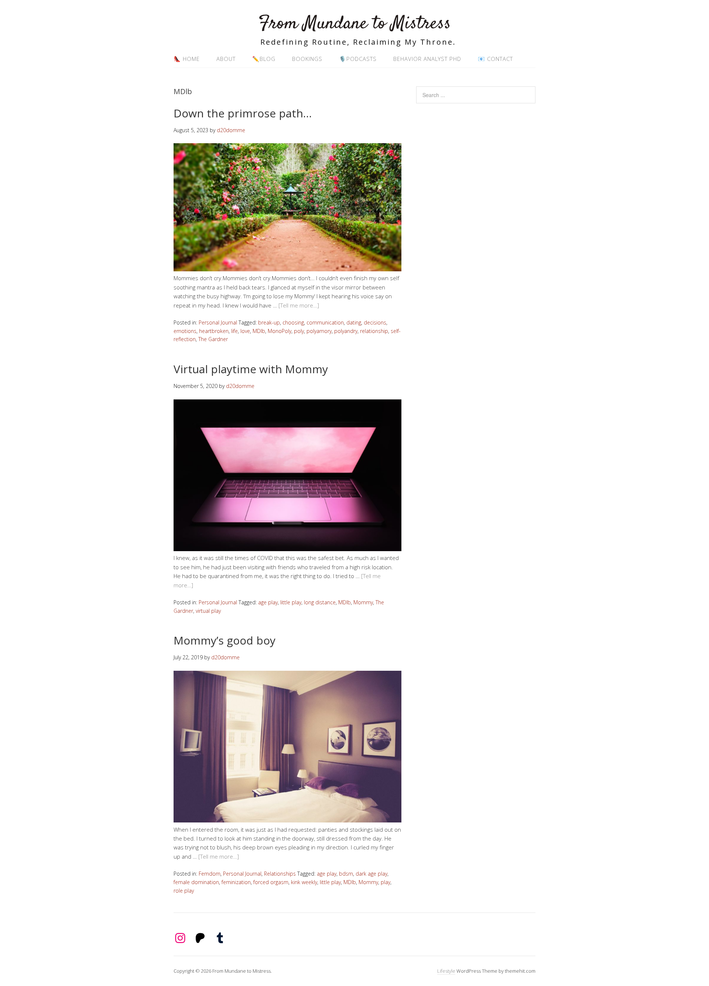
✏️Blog (263, 58)
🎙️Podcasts (358, 58)
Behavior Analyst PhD (427, 58)
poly (299, 330)
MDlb (259, 330)
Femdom (209, 873)
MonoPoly (279, 330)
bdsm (346, 873)
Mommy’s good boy (224, 640)
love (245, 330)
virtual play (208, 610)
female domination (196, 882)
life (234, 330)
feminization (236, 882)
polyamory (319, 330)
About (226, 58)
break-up (269, 322)
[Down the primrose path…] (287, 269)
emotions (185, 330)
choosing (293, 322)
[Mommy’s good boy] (287, 820)
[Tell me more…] (298, 305)
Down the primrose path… (243, 113)
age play (268, 602)
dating (353, 322)
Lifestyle (446, 971)
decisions (375, 322)
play (385, 882)
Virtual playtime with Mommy (251, 369)
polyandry (345, 330)
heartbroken (214, 330)
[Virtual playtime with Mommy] (287, 549)
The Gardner (213, 339)
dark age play (371, 873)
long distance (320, 602)
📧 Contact (495, 58)
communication (325, 322)
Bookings (307, 58)
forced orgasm (270, 882)
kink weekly (304, 882)
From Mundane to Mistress (354, 24)
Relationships (280, 873)
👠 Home (187, 58)
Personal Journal (218, 322)
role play (184, 890)
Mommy (363, 602)
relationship (374, 330)
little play (290, 602)
